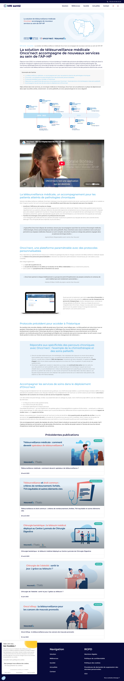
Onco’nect (55, 67)
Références (76, 6)
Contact (106, 6)
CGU (85, 674)
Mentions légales (90, 654)
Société (86, 6)
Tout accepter (31, 672)
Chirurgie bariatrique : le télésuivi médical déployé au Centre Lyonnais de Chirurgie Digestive (56, 551)
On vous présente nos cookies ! (14, 665)
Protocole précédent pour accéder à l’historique (40, 79)
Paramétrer (19, 672)
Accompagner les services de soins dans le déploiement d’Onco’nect (46, 83)
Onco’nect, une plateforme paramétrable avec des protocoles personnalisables (49, 77)
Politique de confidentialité (94, 658)
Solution (65, 6)
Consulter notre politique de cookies (13, 660)
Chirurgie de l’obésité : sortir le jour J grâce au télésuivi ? (42, 591)
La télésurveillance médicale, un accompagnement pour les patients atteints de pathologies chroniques (57, 75)
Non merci (8, 672)
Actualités (96, 6)
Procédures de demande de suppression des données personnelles (101, 668)
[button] (4, 678)
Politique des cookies (92, 663)
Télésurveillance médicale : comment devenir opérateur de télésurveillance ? (50, 468)
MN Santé (23, 46)
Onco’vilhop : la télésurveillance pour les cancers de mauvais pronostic (47, 632)
